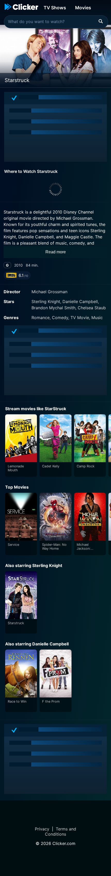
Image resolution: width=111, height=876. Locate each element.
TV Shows (55, 7)
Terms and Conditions (60, 831)
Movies (83, 7)
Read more (55, 252)
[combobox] (56, 21)
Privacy (42, 828)
